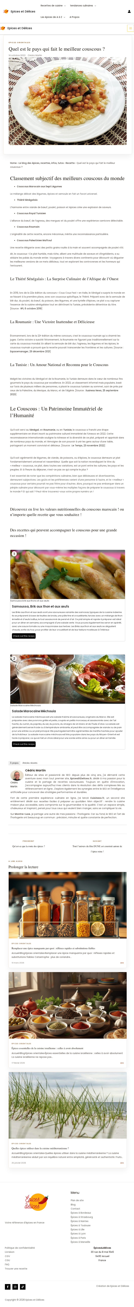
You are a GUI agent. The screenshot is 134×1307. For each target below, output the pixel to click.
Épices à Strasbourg (82, 1217)
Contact (75, 1208)
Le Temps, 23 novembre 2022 (88, 445)
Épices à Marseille (80, 1242)
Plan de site (77, 1200)
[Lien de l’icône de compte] (129, 11)
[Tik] (22, 1287)
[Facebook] (7, 1287)
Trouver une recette (16, 1268)
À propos (14, 763)
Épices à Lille (77, 1229)
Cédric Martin (35, 770)
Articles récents (30, 763)
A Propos (74, 17)
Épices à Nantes (79, 1221)
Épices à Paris (78, 1237)
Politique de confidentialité (20, 1247)
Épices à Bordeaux (81, 1212)
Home (13, 163)
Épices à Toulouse (81, 1225)
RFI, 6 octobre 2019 (31, 308)
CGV (7, 1256)
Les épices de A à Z (51, 17)
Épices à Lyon (78, 1233)
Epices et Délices (23, 11)
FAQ (7, 1264)
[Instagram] (15, 1287)
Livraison (9, 1252)
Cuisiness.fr (97, 798)
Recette (70, 163)
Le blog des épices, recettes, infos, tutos (41, 163)
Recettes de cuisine (52, 5)
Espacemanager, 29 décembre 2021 (30, 351)
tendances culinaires (81, 5)
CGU (7, 1260)
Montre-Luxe (22, 814)
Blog (73, 1204)
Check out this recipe (24, 636)
